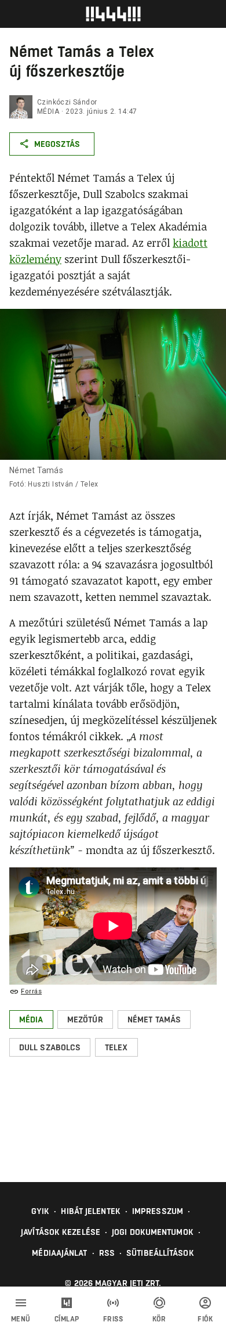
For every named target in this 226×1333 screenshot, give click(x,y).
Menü (21, 1319)
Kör (159, 1319)
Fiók (205, 1319)
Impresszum (157, 1211)
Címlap (66, 1319)
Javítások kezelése (60, 1232)
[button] (31, 1019)
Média (48, 111)
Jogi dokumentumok (153, 1232)
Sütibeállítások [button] (160, 1253)
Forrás (31, 991)
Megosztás (57, 144)
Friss (113, 1319)
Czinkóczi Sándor (67, 102)
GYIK (40, 1211)
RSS (107, 1253)
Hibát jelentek (90, 1211)
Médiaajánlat (59, 1253)
